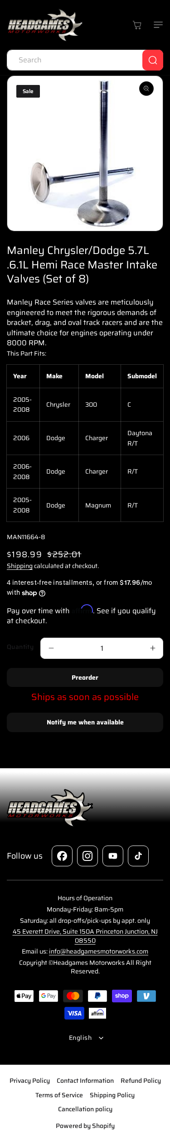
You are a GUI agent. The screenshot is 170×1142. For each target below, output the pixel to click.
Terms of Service (59, 1095)
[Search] (152, 60)
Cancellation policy (85, 1109)
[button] (156, 25)
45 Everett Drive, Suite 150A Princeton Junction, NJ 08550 (85, 935)
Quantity (20, 647)
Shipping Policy (112, 1095)
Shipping (20, 566)
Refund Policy (141, 1081)
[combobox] (85, 60)
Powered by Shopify (85, 1126)
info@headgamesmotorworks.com (98, 951)
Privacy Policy (30, 1081)
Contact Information (85, 1081)
